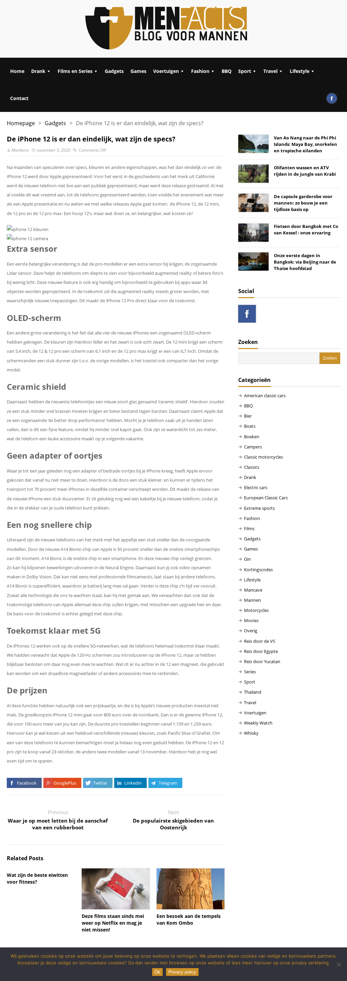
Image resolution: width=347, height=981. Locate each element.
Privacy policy (182, 972)
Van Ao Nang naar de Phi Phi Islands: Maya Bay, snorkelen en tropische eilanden (305, 144)
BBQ (226, 71)
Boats (250, 426)
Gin (247, 559)
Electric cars (255, 487)
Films (249, 528)
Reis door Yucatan (262, 661)
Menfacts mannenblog (167, 29)
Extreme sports (259, 508)
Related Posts (25, 858)
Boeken (251, 437)
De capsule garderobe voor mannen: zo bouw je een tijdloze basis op (303, 202)
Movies (251, 620)
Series (250, 672)
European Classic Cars (266, 498)
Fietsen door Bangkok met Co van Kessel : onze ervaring (306, 229)
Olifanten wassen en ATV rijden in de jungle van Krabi (305, 171)
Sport (244, 71)
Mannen (252, 600)
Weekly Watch (258, 723)
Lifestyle (299, 71)
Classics (251, 467)
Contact (19, 98)
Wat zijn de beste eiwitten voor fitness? (37, 878)
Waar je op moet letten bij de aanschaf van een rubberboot (58, 824)
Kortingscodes (258, 569)
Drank (38, 71)
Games (138, 71)
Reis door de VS (259, 641)
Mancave (253, 590)
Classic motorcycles (263, 457)
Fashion (200, 71)
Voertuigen (166, 71)
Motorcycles (256, 610)
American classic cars (265, 395)
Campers (253, 447)
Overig (250, 631)
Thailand (252, 692)
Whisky (251, 733)
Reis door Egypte (261, 651)
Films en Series (75, 71)
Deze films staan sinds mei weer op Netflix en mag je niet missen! (113, 923)
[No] (338, 964)
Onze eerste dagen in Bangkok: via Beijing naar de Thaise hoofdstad (305, 261)
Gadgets (114, 71)
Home (17, 71)
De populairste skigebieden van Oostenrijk (173, 824)
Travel (270, 71)
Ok (157, 972)
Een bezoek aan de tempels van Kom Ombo (189, 919)
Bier (248, 416)
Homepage (21, 123)
